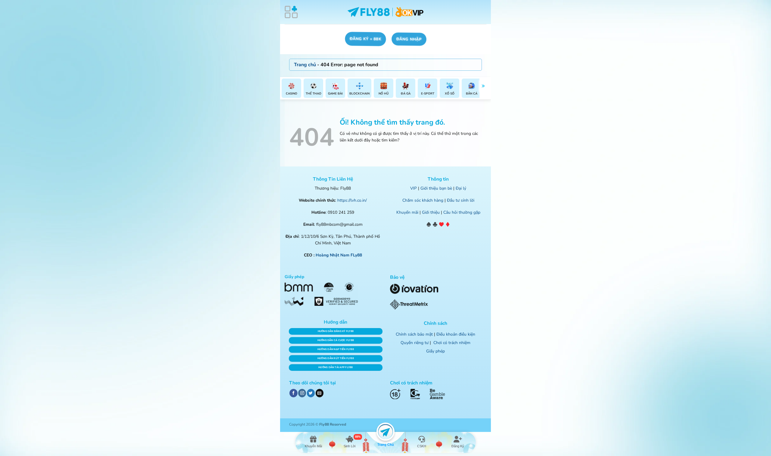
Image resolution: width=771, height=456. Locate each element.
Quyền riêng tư (415, 343)
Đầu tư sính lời (460, 200)
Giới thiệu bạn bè (436, 188)
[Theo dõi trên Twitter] (311, 393)
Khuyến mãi (407, 212)
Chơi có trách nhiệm (451, 343)
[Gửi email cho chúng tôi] (319, 393)
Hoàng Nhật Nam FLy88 (339, 255)
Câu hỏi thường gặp (461, 212)
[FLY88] (385, 12)
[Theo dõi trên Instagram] (302, 393)
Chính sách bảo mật (414, 334)
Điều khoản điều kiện (455, 334)
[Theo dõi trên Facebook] (293, 393)
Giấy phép (435, 351)
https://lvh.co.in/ (352, 200)
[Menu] (291, 12)
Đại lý (461, 188)
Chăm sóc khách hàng (422, 200)
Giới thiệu (431, 212)
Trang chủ (305, 64)
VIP (413, 188)
